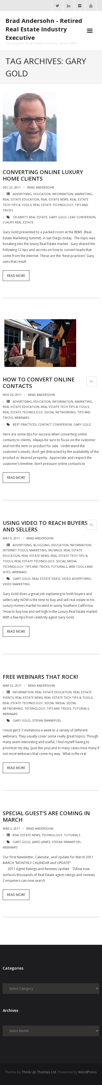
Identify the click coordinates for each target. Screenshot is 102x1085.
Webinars (21, 418)
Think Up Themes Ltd (39, 1071)
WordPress (87, 1071)
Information (62, 194)
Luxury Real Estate (18, 222)
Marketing (83, 194)
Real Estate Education (21, 199)
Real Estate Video (46, 578)
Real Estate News (54, 199)
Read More (16, 275)
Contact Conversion (55, 424)
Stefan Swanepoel (46, 720)
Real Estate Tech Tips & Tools (65, 407)
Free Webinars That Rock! (40, 676)
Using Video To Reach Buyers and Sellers (45, 526)
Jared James (41, 842)
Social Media (66, 561)
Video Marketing (16, 584)
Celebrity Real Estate (30, 217)
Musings (55, 550)
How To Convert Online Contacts (39, 383)
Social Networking (60, 412)
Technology (13, 566)
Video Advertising (76, 578)
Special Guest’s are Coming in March (46, 816)
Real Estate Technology (53, 205)
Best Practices (24, 424)
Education (42, 194)
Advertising (22, 194)
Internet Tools (15, 550)
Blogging (41, 545)
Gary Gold (58, 217)
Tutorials (59, 566)
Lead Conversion (81, 217)
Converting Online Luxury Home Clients (43, 175)
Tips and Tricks (37, 566)
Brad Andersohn (40, 187)
